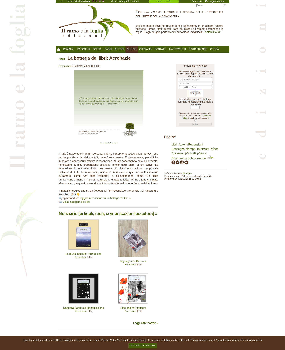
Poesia (97, 49)
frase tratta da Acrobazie (108, 143)
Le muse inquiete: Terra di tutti (83, 253)
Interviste (203, 149)
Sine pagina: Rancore (133, 307)
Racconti (83, 49)
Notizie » (62, 59)
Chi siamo (145, 49)
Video (214, 149)
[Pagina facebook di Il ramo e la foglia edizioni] (173, 163)
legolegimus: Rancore (133, 261)
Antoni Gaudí (212, 32)
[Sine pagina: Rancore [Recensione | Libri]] (133, 304)
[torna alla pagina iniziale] (59, 48)
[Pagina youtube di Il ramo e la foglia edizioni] (186, 163)
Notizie (131, 49)
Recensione (65, 66)
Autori (119, 49)
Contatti (160, 49)
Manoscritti (177, 49)
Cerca (214, 49)
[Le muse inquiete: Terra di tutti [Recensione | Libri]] (83, 250)
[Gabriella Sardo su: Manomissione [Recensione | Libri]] (83, 304)
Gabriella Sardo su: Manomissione (83, 307)
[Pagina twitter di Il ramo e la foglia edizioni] (177, 163)
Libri (174, 144)
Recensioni (195, 144)
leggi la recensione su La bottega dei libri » (105, 198)
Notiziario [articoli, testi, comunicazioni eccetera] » (108, 213)
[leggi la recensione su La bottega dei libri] (108, 140)
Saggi (108, 49)
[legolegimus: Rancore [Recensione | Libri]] (133, 257)
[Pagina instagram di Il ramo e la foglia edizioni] (182, 163)
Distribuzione (198, 49)
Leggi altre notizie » (145, 323)
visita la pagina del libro (76, 201)
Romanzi (68, 49)
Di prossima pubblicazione (189, 158)
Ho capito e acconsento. (142, 345)
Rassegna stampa (183, 149)
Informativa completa (251, 340)
